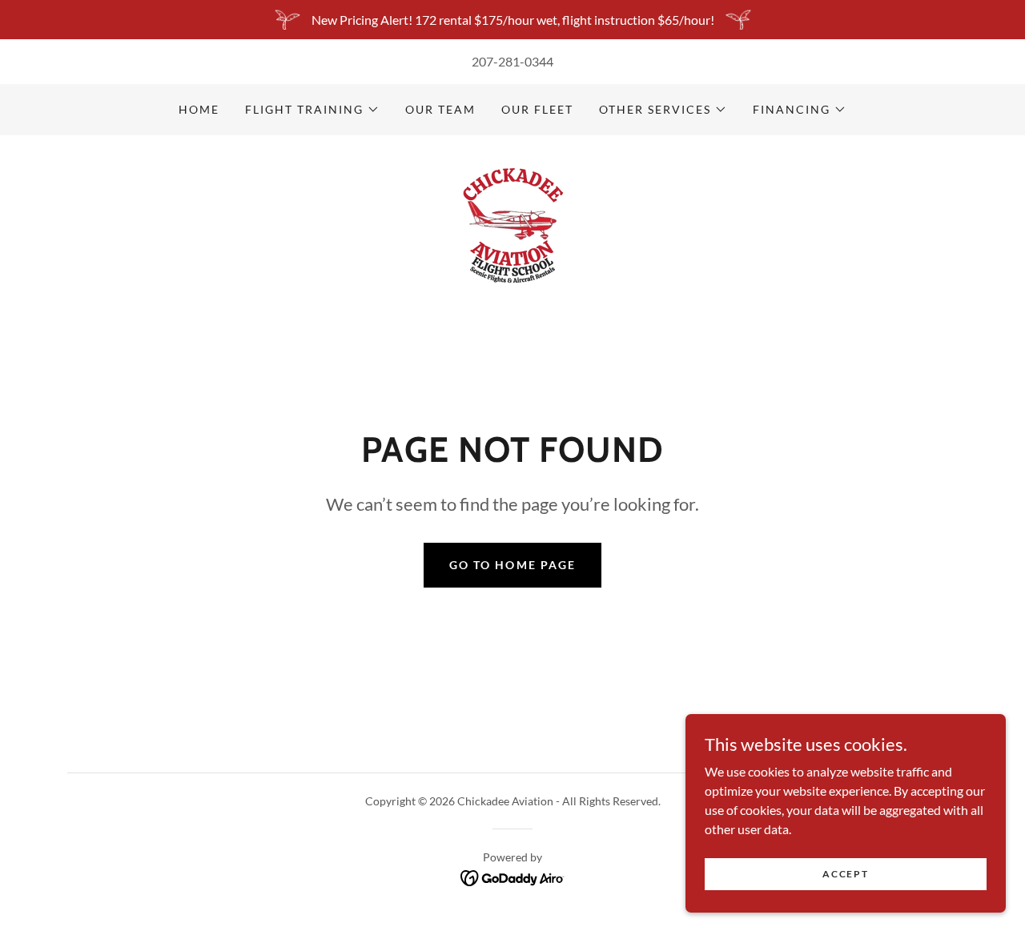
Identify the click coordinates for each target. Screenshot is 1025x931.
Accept (845, 874)
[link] (512, 219)
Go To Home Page (512, 565)
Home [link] (199, 109)
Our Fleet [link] (537, 109)
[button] (312, 109)
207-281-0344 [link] (512, 61)
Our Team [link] (440, 109)
